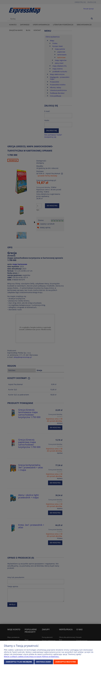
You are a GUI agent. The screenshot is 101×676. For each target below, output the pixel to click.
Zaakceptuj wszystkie (65, 662)
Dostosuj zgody (43, 662)
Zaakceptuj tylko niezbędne (19, 662)
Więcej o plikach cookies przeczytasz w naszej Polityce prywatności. (31, 656)
